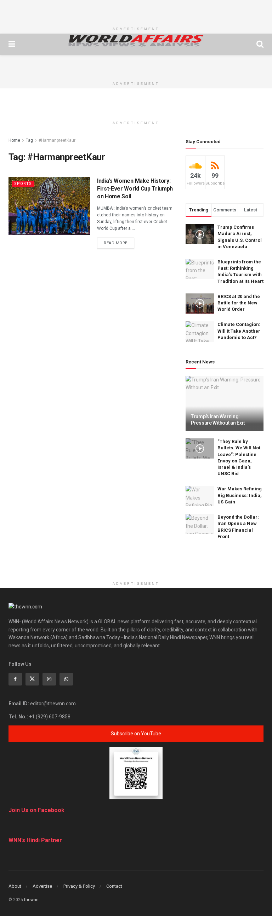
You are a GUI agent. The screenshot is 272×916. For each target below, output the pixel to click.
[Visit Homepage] (136, 41)
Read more (119, 242)
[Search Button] (260, 44)
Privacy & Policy (79, 886)
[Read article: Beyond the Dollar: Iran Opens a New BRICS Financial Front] (200, 524)
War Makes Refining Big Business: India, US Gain (239, 495)
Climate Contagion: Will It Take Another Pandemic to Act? (238, 331)
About (14, 886)
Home (14, 140)
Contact (114, 886)
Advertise (42, 886)
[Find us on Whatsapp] (66, 679)
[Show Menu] (11, 44)
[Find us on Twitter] (32, 679)
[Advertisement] (136, 10)
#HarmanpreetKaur (57, 140)
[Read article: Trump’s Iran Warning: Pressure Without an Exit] (225, 403)
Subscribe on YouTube (136, 733)
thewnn (31, 899)
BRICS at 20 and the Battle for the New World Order (238, 303)
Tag (29, 140)
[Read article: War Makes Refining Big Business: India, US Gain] (200, 496)
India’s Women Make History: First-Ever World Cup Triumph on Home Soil (135, 188)
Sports (23, 183)
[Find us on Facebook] (15, 679)
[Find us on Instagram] (49, 679)
